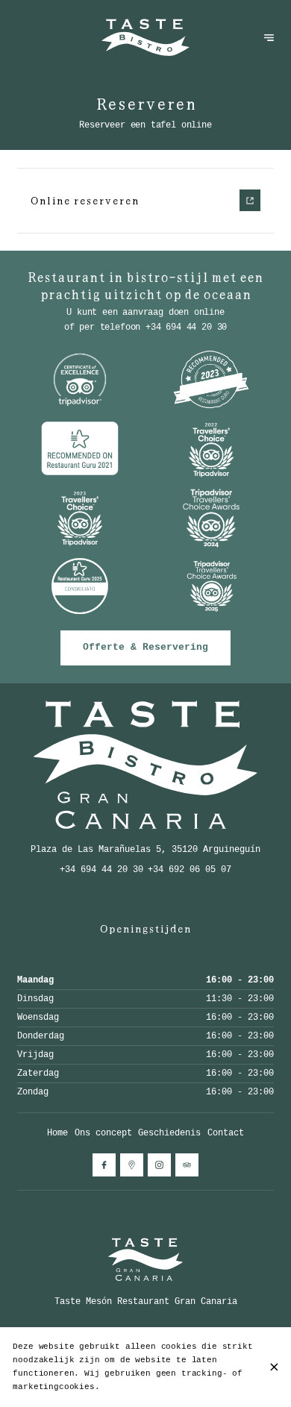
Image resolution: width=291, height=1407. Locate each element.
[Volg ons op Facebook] (104, 1164)
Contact (225, 1133)
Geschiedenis (169, 1133)
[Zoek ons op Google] (131, 1164)
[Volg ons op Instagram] (159, 1164)
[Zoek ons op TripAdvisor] (186, 1164)
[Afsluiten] (274, 1367)
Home (57, 1133)
